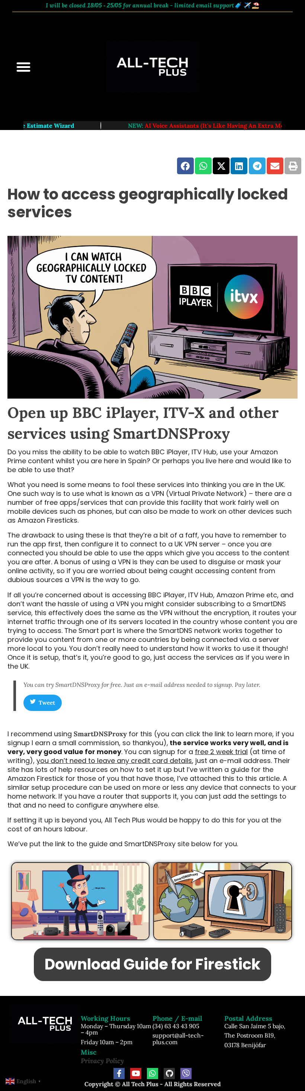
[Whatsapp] (152, 1073)
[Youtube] (135, 1073)
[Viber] (186, 1073)
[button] (23, 67)
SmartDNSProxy (100, 734)
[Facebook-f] (119, 1073)
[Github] (169, 1073)
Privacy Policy (102, 1060)
